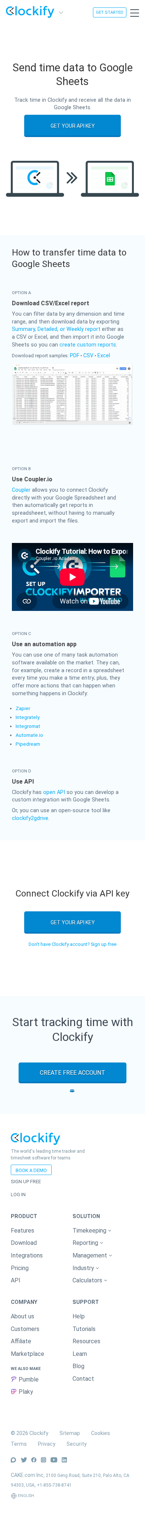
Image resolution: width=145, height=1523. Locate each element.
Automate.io (29, 735)
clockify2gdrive (30, 818)
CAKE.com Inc (27, 1475)
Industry (84, 1268)
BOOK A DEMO (31, 1170)
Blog (78, 1366)
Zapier (23, 708)
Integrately (27, 717)
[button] (103, 1230)
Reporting (86, 1242)
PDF (74, 355)
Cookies (100, 1433)
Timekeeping (90, 1230)
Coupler (21, 490)
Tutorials (84, 1328)
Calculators (88, 1280)
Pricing (20, 1268)
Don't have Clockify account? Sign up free (72, 944)
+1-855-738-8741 (54, 1485)
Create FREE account (72, 1072)
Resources (86, 1341)
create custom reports (87, 345)
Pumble (29, 1379)
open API (54, 792)
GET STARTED (109, 12)
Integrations (27, 1255)
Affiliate (21, 1341)
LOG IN (18, 1194)
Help (78, 1316)
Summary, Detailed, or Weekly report (56, 329)
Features (22, 1230)
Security (77, 1444)
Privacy (46, 1444)
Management (90, 1255)
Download (24, 1242)
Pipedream (28, 744)
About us (22, 1316)
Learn (79, 1353)
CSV (88, 355)
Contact (83, 1378)
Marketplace (27, 1353)
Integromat (28, 726)
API (15, 1280)
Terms (19, 1444)
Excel (103, 355)
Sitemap (69, 1433)
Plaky (26, 1391)
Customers (25, 1328)
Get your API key (73, 126)
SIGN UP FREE (26, 1181)
